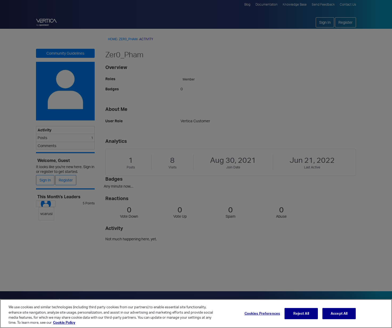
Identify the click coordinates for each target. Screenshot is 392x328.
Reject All (301, 313)
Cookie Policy (64, 322)
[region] (196, 313)
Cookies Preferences (262, 313)
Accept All (339, 313)
